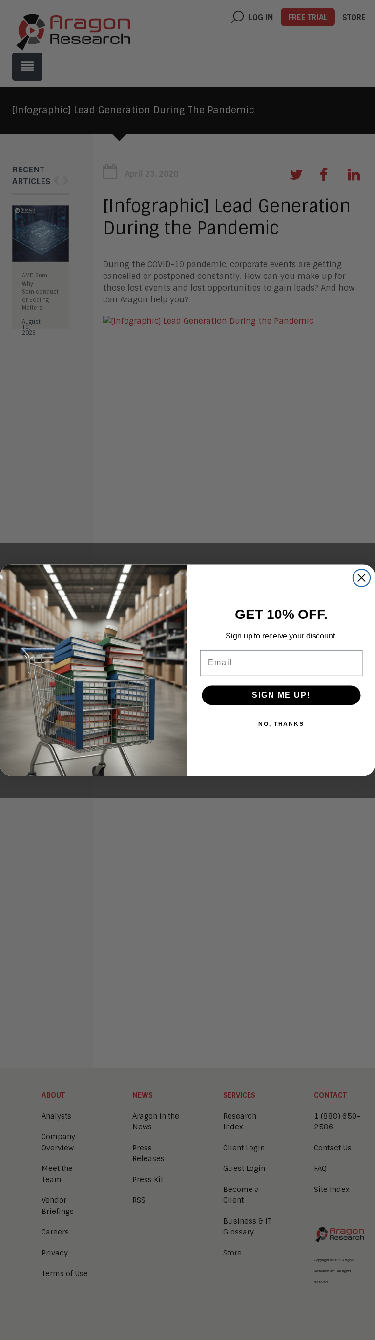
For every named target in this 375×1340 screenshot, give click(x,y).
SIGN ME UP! (281, 695)
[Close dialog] (361, 577)
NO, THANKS (281, 724)
